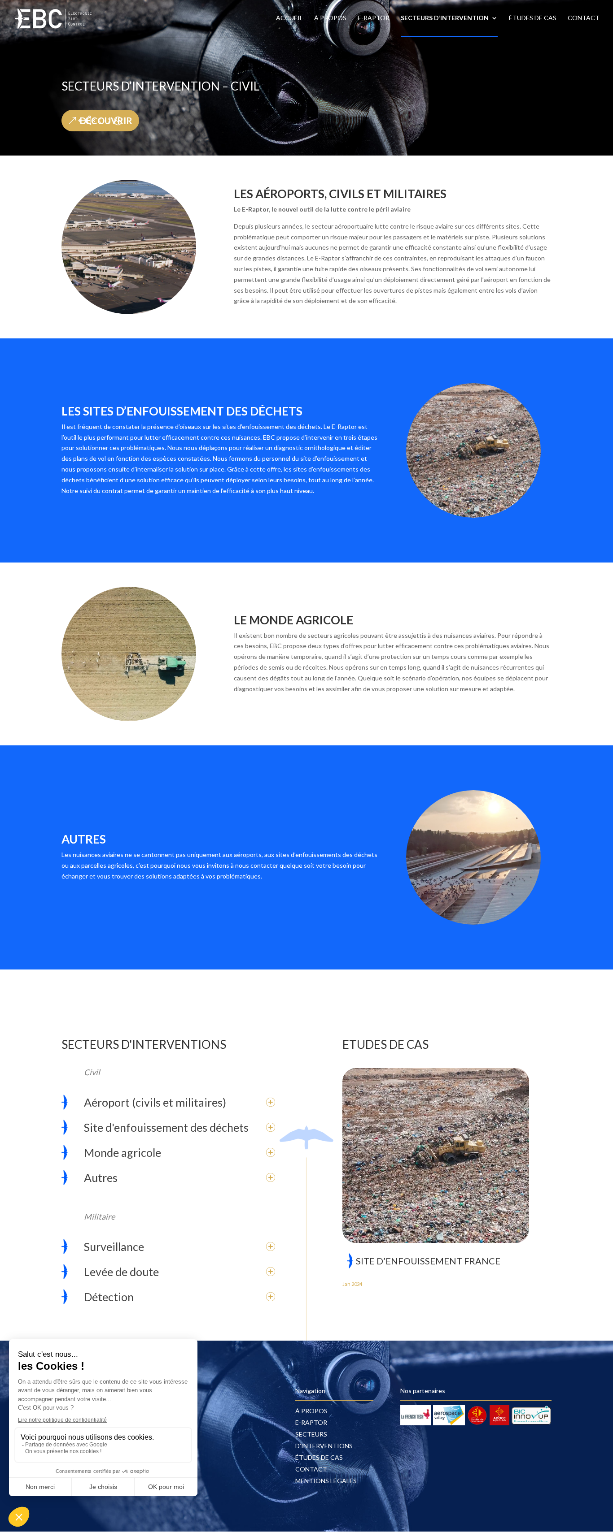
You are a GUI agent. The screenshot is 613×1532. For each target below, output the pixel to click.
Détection (109, 1296)
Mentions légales (326, 1480)
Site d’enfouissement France (428, 1260)
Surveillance (114, 1246)
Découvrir (106, 120)
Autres (101, 1177)
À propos (330, 18)
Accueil (289, 18)
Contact (584, 18)
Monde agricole (122, 1152)
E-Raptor (374, 18)
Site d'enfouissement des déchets (166, 1127)
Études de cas (532, 18)
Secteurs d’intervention (445, 18)
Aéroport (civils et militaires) (155, 1102)
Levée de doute (121, 1271)
